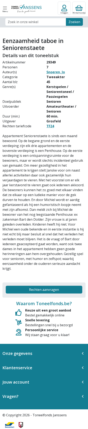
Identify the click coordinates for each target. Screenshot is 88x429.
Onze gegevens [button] (17, 353)
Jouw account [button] (15, 382)
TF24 (50, 126)
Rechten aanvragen (44, 289)
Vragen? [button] (10, 396)
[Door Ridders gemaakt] (21, 425)
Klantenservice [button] (17, 367)
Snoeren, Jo (55, 72)
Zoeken (74, 22)
